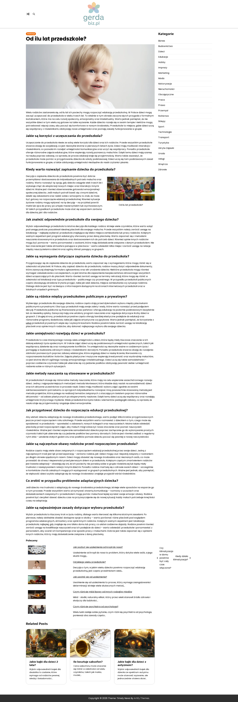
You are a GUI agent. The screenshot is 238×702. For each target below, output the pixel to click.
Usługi (161, 158)
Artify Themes (141, 698)
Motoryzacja (165, 83)
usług (28, 323)
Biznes (161, 40)
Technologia (165, 132)
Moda (161, 78)
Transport (163, 137)
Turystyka (163, 142)
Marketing (163, 73)
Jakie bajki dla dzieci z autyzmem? (132, 663)
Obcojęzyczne (166, 94)
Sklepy (161, 121)
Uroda (161, 153)
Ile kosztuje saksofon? (88, 661)
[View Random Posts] (28, 14)
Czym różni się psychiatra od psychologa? (95, 606)
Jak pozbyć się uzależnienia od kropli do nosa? (98, 547)
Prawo (161, 105)
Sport (161, 126)
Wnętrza (163, 164)
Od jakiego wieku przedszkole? (89, 562)
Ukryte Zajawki (166, 148)
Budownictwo (165, 46)
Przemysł (163, 110)
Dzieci (161, 51)
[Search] (34, 14)
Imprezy (162, 67)
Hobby (161, 62)
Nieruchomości (166, 89)
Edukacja (31, 34)
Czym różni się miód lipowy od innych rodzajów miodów (102, 591)
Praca (161, 99)
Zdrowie (162, 169)
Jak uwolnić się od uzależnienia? (90, 576)
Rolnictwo (163, 115)
